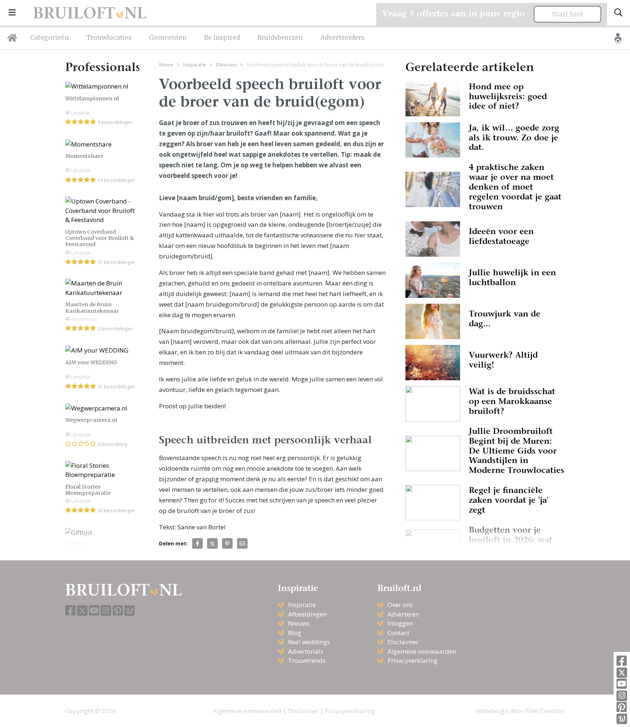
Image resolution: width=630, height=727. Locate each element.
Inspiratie (194, 64)
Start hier (567, 14)
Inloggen (400, 623)
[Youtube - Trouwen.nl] (622, 684)
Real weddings (309, 642)
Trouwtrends (307, 660)
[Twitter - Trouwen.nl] (622, 673)
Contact (398, 633)
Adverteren (403, 614)
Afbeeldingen (307, 614)
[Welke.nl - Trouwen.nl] (622, 719)
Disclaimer (403, 642)
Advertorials (305, 651)
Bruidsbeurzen (280, 38)
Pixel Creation (545, 711)
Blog (294, 633)
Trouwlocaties (109, 38)
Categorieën (49, 38)
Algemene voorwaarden (422, 651)
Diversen (226, 64)
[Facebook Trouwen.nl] (622, 661)
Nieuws (299, 623)
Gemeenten (168, 38)
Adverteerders (342, 38)
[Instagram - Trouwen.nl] (622, 696)
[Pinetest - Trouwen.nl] (622, 707)
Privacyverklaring (413, 660)
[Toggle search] (618, 13)
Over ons (400, 604)
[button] (12, 13)
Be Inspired (222, 38)
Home (166, 64)
